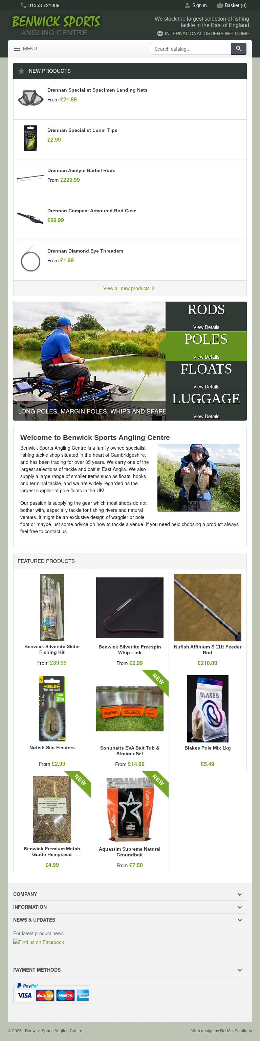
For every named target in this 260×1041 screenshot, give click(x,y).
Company (25, 894)
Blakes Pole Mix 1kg (208, 748)
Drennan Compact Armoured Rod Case (91, 210)
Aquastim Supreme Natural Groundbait (129, 851)
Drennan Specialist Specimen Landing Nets (97, 90)
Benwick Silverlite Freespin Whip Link (130, 649)
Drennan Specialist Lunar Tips (82, 130)
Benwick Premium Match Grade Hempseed (52, 851)
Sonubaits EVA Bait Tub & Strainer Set (129, 750)
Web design (202, 1030)
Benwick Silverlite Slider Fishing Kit (52, 649)
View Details (206, 327)
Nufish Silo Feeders (52, 747)
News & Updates (34, 919)
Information (30, 906)
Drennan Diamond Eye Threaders (85, 251)
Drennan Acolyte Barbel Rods (81, 170)
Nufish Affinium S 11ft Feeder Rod (207, 649)
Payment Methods (37, 969)
